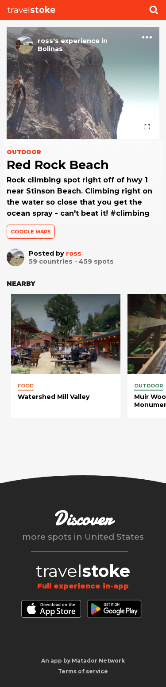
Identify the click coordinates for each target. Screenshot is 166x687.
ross (73, 253)
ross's (48, 41)
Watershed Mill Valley (53, 397)
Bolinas (50, 49)
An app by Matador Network (83, 660)
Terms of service (83, 671)
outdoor (148, 386)
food (26, 386)
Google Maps (31, 232)
